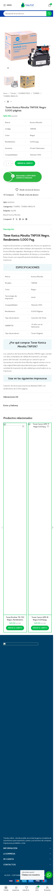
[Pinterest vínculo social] (20, 219)
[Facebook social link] (13, 219)
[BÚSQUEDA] (49, 13)
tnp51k (13, 210)
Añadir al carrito (25, 163)
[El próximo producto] (11, 101)
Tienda (13, 93)
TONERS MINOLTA (10, 96)
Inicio (5, 93)
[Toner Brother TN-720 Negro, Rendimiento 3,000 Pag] (15, 519)
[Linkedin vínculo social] (23, 219)
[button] (5, 48)
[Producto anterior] (4, 101)
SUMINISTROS (24, 93)
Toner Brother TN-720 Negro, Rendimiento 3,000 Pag (15, 619)
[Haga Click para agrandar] (8, 68)
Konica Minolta (14, 215)
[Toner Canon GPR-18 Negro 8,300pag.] (39, 519)
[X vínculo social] (16, 219)
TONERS (36, 93)
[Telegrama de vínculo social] (26, 219)
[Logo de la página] (27, 5)
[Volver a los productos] (7, 101)
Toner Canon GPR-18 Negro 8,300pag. (39, 618)
